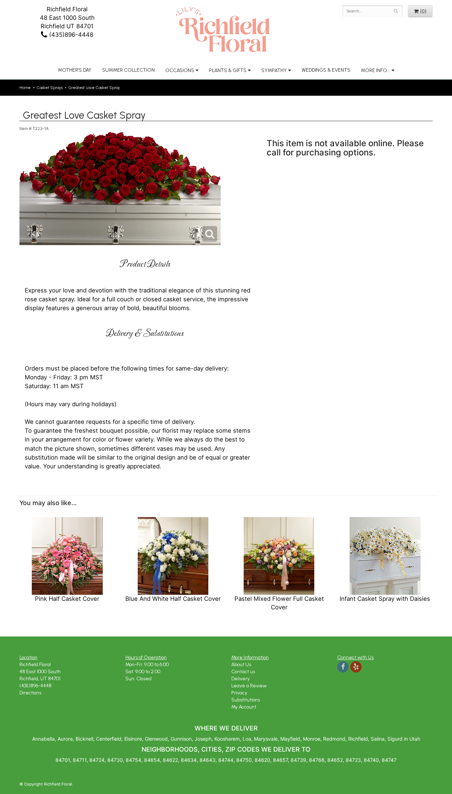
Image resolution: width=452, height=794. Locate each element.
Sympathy (274, 70)
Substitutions (245, 700)
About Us (241, 665)
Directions (30, 693)
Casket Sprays (50, 87)
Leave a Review (249, 686)
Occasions (179, 70)
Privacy (239, 693)
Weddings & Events (326, 70)
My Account (243, 707)
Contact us (243, 672)
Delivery (240, 679)
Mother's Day (74, 70)
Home (25, 87)
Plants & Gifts (227, 70)
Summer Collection (128, 70)
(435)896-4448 (70, 34)
